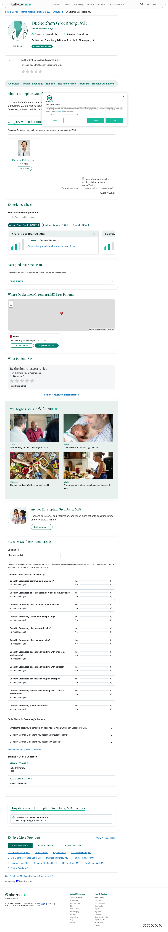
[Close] (123, 96)
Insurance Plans (67, 83)
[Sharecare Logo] (20, 4)
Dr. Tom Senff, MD (70, 862)
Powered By (10, 881)
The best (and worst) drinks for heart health (29, 484)
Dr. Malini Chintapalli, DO (45, 862)
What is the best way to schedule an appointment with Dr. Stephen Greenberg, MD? (48, 727)
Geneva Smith (41, 852)
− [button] (11, 305)
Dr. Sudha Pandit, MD (18, 868)
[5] (40, 70)
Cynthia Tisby (59, 852)
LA (48, 11)
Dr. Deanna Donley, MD (57, 857)
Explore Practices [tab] (73, 845)
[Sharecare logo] (34, 895)
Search (141, 4)
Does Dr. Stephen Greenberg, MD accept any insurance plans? (39, 734)
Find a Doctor (11, 11)
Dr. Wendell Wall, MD (94, 862)
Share (19, 46)
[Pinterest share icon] (161, 926)
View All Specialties (105, 837)
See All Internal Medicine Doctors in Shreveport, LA (29, 875)
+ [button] (11, 302)
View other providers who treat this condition (51, 246)
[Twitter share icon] (157, 926)
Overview (13, 83)
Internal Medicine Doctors (32, 11)
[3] (31, 70)
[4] (36, 70)
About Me (84, 83)
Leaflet (91, 329)
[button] (43, 574)
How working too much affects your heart (29, 447)
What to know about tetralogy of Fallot (81, 447)
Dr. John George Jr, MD (19, 852)
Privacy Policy (60, 111)
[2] (27, 70)
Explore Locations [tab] (46, 845)
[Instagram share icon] (148, 926)
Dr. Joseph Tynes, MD (18, 862)
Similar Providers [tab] (20, 845)
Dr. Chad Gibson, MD (81, 852)
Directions (23, 345)
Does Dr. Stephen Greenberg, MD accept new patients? (35, 741)
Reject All (95, 120)
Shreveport (57, 11)
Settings (55, 120)
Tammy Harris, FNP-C (84, 857)
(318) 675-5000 (47, 345)
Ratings (50, 83)
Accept (114, 120)
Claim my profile (41, 526)
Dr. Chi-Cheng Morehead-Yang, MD (24, 857)
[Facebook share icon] (144, 926)
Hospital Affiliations (103, 83)
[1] (23, 70)
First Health (16, 281)
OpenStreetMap (101, 329)
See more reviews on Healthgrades (61, 394)
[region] (84, 109)
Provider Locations (32, 83)
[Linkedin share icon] (153, 926)
